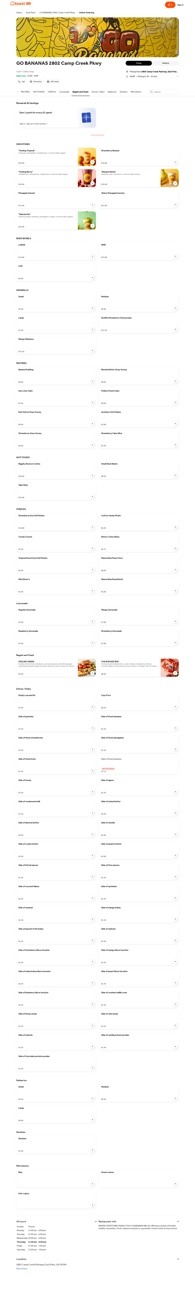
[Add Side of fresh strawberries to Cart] (92, 749)
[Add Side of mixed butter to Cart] (175, 813)
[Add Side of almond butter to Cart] (92, 834)
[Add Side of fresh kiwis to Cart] (92, 770)
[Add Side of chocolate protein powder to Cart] (92, 1068)
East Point (30, 12)
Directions (21, 1268)
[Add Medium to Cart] (175, 308)
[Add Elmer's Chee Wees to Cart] (175, 548)
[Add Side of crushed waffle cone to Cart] (175, 1004)
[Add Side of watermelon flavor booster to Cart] (92, 983)
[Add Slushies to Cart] (92, 1150)
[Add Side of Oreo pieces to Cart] (175, 876)
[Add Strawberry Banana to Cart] (175, 162)
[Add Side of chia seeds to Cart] (175, 1025)
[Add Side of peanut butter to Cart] (175, 855)
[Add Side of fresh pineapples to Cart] (175, 749)
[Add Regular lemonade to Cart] (92, 621)
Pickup (139, 63)
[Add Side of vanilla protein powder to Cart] (175, 1046)
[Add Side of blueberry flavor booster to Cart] (92, 1004)
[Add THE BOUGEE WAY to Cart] (175, 673)
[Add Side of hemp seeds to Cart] (92, 1025)
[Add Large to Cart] (92, 329)
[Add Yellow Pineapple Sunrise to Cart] (175, 204)
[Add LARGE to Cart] (92, 256)
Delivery (165, 63)
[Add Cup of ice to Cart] (175, 707)
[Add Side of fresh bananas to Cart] (175, 728)
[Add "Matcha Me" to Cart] (92, 226)
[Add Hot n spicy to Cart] (92, 1205)
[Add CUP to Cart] (92, 277)
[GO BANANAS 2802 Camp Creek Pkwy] (21, 3)
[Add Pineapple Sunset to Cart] (92, 204)
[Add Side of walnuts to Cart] (175, 940)
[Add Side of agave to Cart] (175, 792)
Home (19, 12)
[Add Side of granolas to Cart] (92, 728)
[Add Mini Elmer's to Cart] (92, 591)
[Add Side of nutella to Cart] (175, 834)
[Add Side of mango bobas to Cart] (175, 919)
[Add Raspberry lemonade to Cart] (92, 642)
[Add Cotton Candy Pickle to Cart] (175, 527)
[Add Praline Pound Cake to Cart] (175, 402)
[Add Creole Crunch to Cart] (92, 548)
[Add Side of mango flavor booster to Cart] (175, 961)
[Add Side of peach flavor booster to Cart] (175, 983)
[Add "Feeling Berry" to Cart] (92, 183)
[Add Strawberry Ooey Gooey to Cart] (92, 445)
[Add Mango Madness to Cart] (92, 350)
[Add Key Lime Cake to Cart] (92, 402)
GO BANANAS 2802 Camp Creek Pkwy (57, 12)
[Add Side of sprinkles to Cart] (175, 898)
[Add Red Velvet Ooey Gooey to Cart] (92, 423)
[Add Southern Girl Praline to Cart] (175, 423)
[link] (25, 92)
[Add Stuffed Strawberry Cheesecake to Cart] (175, 329)
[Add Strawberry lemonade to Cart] (175, 642)
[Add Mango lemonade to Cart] (175, 621)
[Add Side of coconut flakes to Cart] (92, 898)
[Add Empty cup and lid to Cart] (92, 707)
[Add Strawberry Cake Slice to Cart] (175, 445)
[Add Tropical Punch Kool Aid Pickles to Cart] (92, 569)
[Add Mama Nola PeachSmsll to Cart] (175, 591)
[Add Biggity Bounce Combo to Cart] (92, 475)
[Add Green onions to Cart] (175, 1184)
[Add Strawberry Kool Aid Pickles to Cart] (92, 527)
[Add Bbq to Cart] (92, 1184)
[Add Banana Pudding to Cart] (92, 381)
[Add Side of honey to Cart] (92, 792)
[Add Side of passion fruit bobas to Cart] (92, 940)
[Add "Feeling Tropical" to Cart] (92, 162)
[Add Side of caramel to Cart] (92, 919)
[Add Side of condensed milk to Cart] (92, 813)
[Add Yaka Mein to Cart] (92, 496)
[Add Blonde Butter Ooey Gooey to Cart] (175, 381)
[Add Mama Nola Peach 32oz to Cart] (175, 569)
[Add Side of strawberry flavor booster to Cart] (92, 961)
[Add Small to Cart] (92, 308)
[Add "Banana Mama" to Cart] (175, 183)
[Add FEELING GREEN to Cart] (92, 673)
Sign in (180, 5)
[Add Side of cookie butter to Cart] (92, 855)
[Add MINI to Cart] (175, 256)
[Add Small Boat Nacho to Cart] (175, 475)
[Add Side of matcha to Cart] (92, 1046)
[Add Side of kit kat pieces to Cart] (92, 876)
